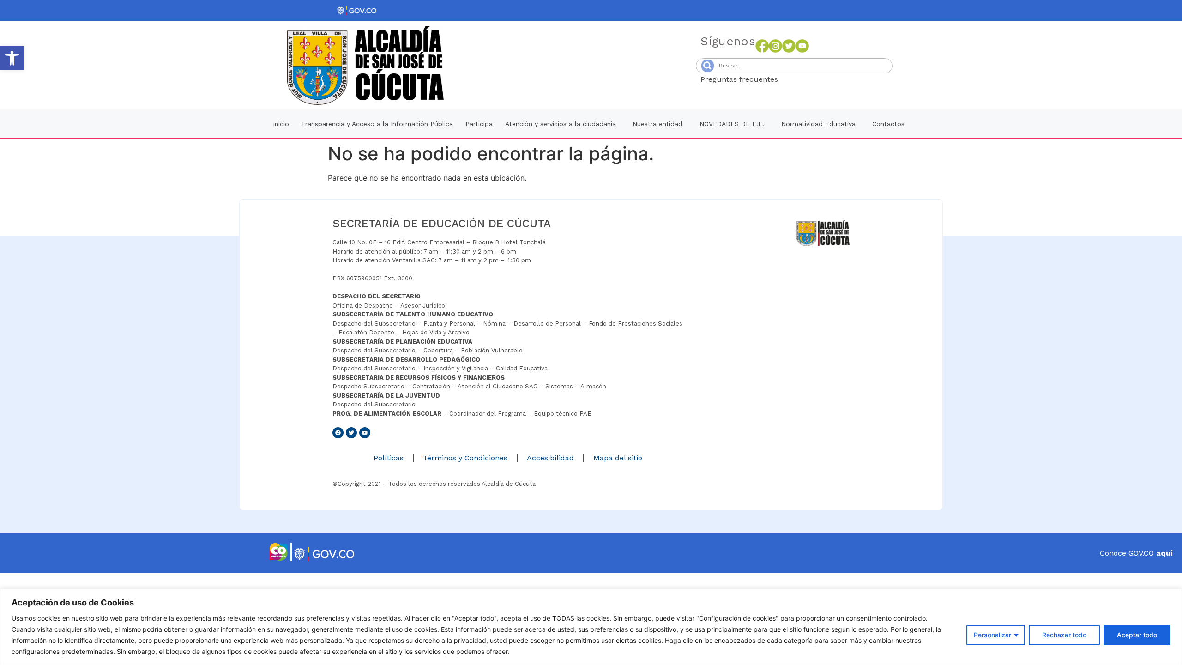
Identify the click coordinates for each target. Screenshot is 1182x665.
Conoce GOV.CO (1136, 553)
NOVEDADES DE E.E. (732, 123)
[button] (12, 58)
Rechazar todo (1064, 635)
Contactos (888, 123)
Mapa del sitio (617, 457)
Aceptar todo (1137, 635)
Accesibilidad (550, 457)
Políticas (389, 457)
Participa (479, 123)
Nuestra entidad (657, 123)
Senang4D (801, 79)
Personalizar (992, 635)
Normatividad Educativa (818, 123)
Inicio (281, 123)
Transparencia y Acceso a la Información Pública (377, 123)
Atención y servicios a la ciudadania (560, 123)
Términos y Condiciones (465, 457)
